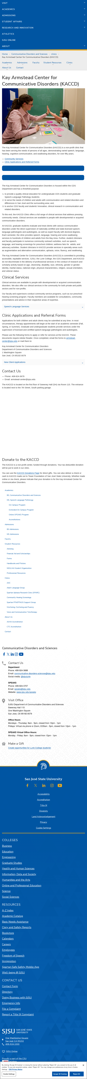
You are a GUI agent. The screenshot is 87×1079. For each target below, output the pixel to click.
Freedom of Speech (13, 955)
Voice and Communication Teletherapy (22, 612)
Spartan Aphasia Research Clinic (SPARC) (23, 592)
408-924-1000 (12, 1044)
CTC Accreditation (14, 626)
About (6, 46)
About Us (6, 67)
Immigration (9, 961)
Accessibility (43, 794)
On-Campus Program (17, 505)
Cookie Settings (43, 827)
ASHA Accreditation (15, 622)
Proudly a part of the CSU (14, 1058)
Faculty (36, 62)
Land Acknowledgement (43, 816)
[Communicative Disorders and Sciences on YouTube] (21, 654)
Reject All (76, 1074)
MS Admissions (13, 534)
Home (5, 54)
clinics (54, 54)
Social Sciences (10, 897)
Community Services (14, 159)
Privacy (43, 822)
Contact (19, 67)
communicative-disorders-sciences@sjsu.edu (34, 673)
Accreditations (14, 519)
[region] (43, 1070)
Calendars (8, 938)
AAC (8, 583)
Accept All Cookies (60, 1074)
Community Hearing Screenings (19, 597)
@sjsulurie (25, 676)
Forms (9, 558)
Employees (8, 950)
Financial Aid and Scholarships (18, 553)
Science (6, 891)
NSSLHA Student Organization (19, 568)
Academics (8, 9)
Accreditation (43, 799)
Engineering (9, 857)
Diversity (43, 811)
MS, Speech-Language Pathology (20, 500)
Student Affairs (12, 21)
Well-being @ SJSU (13, 972)
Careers (6, 944)
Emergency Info (11, 1003)
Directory (7, 992)
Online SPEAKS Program (19, 514)
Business (7, 846)
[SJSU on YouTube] (60, 785)
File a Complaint (11, 1009)
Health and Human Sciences (18, 868)
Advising (10, 549)
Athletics (8, 34)
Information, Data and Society (19, 874)
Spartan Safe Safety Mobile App (20, 967)
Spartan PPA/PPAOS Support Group (21, 602)
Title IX (43, 805)
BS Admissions (13, 529)
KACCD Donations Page (28, 473)
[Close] (83, 1065)
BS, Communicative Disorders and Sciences (24, 495)
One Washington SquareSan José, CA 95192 (16, 1039)
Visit (5, 3)
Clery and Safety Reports (16, 927)
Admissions (9, 15)
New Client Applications (14, 362)
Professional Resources (16, 573)
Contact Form (10, 986)
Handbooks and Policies (16, 563)
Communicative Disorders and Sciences (29, 54)
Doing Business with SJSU (17, 997)
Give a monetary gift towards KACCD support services (43, 177)
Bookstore (8, 933)
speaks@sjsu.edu (22, 688)
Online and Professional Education (21, 885)
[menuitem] (7, 62)
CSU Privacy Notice (15, 1069)
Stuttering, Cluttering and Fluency (20, 607)
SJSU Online (9, 40)
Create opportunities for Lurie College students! (29, 747)
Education (7, 851)
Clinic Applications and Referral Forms (22, 162)
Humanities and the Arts (16, 880)
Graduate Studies (12, 863)
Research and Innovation (17, 27)
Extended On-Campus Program (21, 510)
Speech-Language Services (16, 306)
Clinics (69, 62)
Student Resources (52, 62)
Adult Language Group (16, 587)
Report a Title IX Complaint (18, 1014)
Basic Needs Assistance (15, 921)
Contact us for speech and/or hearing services (43, 168)
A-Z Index (7, 910)
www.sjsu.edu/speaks (26, 691)
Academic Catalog (12, 916)
